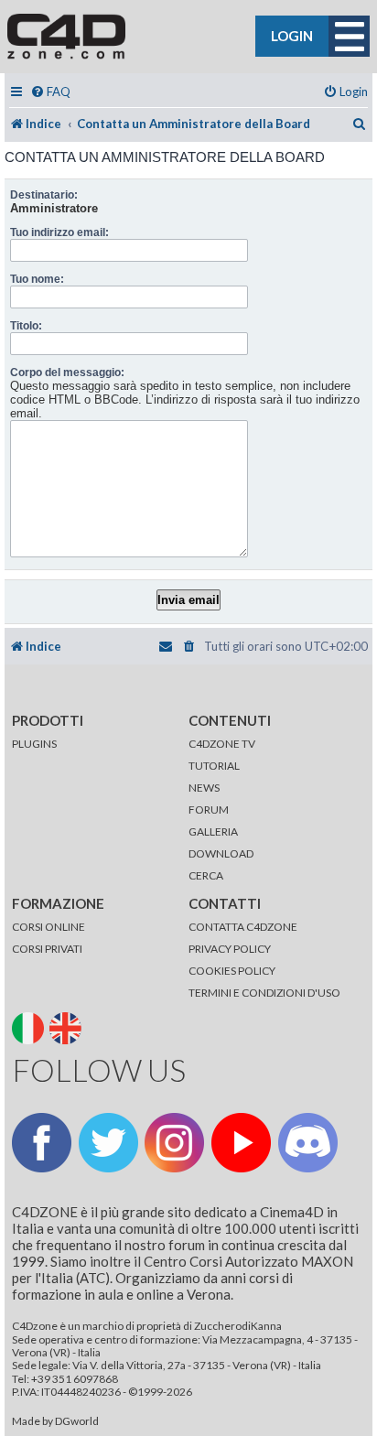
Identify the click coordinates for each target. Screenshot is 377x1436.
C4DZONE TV (221, 743)
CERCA (205, 875)
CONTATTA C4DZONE (242, 927)
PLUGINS (34, 743)
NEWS (204, 787)
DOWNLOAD (220, 853)
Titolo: (26, 325)
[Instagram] (174, 1142)
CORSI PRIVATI (47, 949)
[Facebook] (41, 1142)
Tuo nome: (37, 279)
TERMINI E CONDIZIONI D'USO (264, 992)
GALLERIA (213, 831)
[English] (67, 1026)
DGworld (77, 1421)
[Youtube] (241, 1142)
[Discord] (308, 1142)
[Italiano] (30, 1026)
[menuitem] (50, 92)
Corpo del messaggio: (67, 372)
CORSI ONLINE (48, 927)
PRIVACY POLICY (229, 949)
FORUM (208, 809)
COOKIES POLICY (231, 970)
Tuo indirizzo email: (59, 232)
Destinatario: (44, 195)
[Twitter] (108, 1142)
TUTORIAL (214, 765)
